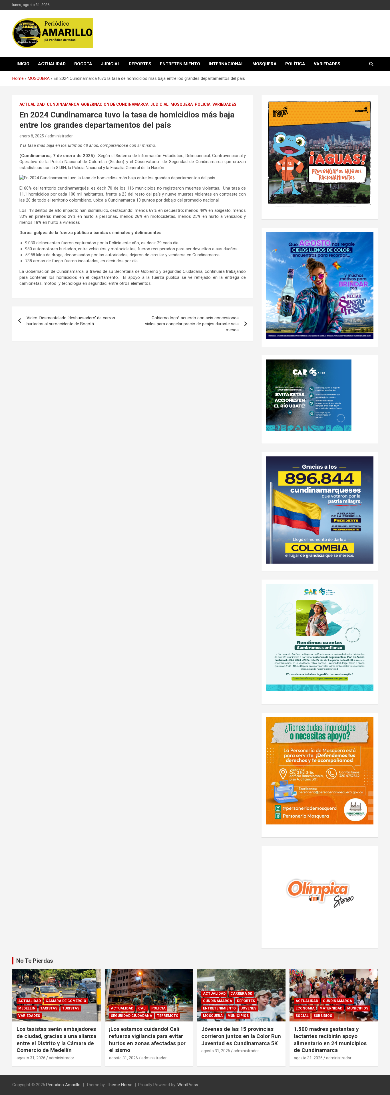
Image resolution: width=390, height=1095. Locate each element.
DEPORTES (140, 63)
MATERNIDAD (330, 1008)
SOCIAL (302, 1016)
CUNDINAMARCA (63, 104)
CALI (142, 1008)
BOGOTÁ (83, 63)
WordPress (187, 1084)
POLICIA (202, 104)
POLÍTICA (295, 63)
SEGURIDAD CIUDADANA (131, 1016)
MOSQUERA (264, 63)
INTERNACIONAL (226, 63)
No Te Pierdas (34, 960)
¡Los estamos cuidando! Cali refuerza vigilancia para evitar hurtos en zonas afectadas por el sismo (147, 1039)
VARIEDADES (327, 63)
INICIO (23, 63)
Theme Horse (119, 1084)
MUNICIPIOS (238, 1016)
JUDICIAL (110, 63)
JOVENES (248, 1008)
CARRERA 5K (241, 994)
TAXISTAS (48, 1008)
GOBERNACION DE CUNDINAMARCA (114, 104)
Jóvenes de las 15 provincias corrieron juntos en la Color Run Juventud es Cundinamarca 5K (241, 1036)
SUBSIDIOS (322, 1016)
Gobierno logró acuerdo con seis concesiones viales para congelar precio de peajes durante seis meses (192, 323)
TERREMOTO (167, 1016)
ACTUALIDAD (52, 63)
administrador (60, 136)
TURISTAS (70, 1008)
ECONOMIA (305, 1008)
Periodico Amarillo (63, 1084)
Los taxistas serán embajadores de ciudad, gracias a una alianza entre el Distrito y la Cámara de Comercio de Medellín (56, 1039)
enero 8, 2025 (31, 136)
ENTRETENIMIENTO (180, 63)
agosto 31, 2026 (31, 1058)
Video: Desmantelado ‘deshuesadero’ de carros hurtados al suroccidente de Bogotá (71, 320)
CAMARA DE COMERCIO (66, 1001)
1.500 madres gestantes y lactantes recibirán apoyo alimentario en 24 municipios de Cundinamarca (330, 1039)
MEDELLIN (26, 1008)
